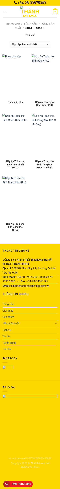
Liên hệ (6, 349)
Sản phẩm (31, 23)
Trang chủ (13, 23)
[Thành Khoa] (30, 11)
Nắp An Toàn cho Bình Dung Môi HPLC (15, 227)
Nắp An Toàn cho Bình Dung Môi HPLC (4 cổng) (44, 164)
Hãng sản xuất (10, 323)
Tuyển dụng (9, 342)
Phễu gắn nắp (15, 102)
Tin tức (6, 336)
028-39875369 (21, 484)
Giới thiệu (7, 310)
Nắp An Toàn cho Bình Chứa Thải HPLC (15, 164)
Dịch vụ (6, 330)
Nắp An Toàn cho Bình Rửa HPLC (44, 103)
